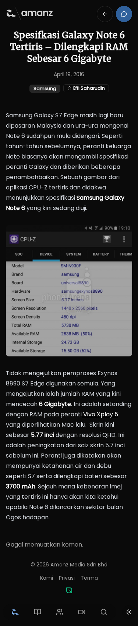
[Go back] (105, 14)
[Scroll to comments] (124, 14)
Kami (46, 577)
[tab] (15, 612)
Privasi (67, 577)
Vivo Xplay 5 (100, 414)
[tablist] (59, 612)
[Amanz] (69, 590)
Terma (89, 577)
